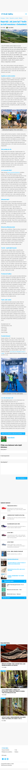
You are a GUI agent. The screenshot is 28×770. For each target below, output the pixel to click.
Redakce (16, 751)
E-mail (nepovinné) (5, 455)
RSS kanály (4, 755)
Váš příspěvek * (4, 462)
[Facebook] (3, 759)
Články (7, 18)
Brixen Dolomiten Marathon (13, 172)
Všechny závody (6, 597)
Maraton (20, 18)
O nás (16, 749)
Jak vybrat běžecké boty (12, 559)
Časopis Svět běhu (5, 749)
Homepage (3, 18)
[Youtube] (8, 759)
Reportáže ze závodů (14, 18)
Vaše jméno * (4, 449)
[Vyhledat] (22, 14)
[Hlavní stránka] (7, 13)
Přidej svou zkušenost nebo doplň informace (12, 433)
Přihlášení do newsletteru (7, 751)
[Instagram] (5, 759)
